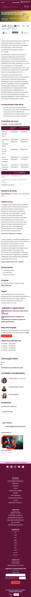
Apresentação (4, 18)
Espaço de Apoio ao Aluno (16, 565)
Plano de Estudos (22, 18)
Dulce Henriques (13, 394)
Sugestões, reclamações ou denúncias (15, 462)
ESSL (15, 547)
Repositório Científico (15, 503)
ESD (15, 537)
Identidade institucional (15, 525)
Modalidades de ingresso (15, 517)
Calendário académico (15, 515)
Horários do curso (17, 368)
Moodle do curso (6, 368)
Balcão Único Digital (15, 491)
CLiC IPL (15, 555)
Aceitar (16, 594)
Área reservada (15, 495)
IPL (15, 532)
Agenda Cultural (16, 513)
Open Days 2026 (6, 450)
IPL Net (15, 500)
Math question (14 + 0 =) (12, 578)
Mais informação (18, 591)
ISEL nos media (15, 522)
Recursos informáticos (15, 498)
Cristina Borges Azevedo (16, 387)
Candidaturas (12, 18)
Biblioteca (15, 483)
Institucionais (15, 563)
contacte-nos (6, 335)
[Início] (10, 5)
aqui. (27, 332)
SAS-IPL (15, 552)
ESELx (15, 540)
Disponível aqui (5, 194)
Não (11, 594)
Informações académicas (15, 481)
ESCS (15, 535)
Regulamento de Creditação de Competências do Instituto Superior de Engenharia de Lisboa (13, 319)
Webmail (15, 486)
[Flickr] (23, 467)
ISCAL (15, 550)
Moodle (15, 493)
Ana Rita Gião (13, 378)
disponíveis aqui (6, 285)
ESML (15, 542)
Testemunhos (4, 20)
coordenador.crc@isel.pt (8, 406)
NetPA (15, 488)
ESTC (15, 545)
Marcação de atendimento (15, 520)
